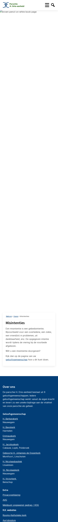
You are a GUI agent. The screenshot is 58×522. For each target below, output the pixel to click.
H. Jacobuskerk (11, 444)
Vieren (15, 316)
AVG (5, 500)
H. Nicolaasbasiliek (12, 461)
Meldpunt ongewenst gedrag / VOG (21, 505)
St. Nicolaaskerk (11, 470)
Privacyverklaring (11, 495)
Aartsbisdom (9, 520)
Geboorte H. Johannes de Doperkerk (21, 453)
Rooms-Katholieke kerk (14, 515)
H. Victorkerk (10, 478)
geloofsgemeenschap (17, 359)
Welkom (9, 316)
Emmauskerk (9, 436)
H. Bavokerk (9, 427)
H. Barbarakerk (10, 418)
